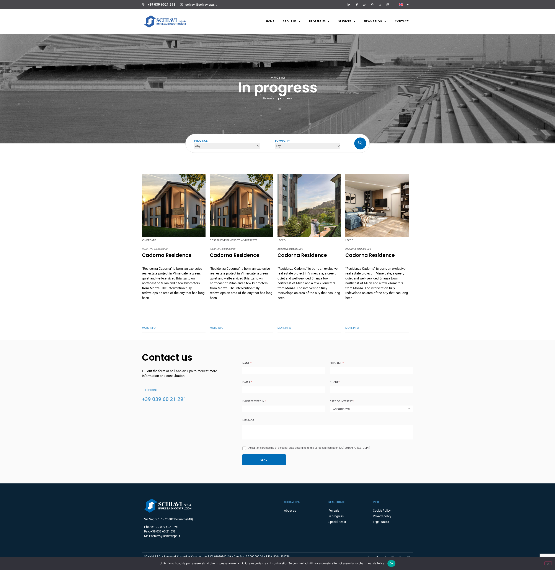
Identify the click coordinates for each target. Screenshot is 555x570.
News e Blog (373, 21)
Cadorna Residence (166, 255)
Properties (317, 21)
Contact (402, 21)
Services (344, 21)
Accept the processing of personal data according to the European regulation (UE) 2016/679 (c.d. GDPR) (309, 447)
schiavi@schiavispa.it (201, 5)
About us (290, 21)
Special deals (337, 522)
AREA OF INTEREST (342, 401)
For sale (333, 510)
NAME (246, 363)
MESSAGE (248, 420)
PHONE (335, 382)
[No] (548, 563)
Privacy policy (382, 516)
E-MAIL (247, 382)
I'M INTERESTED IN (254, 401)
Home (270, 21)
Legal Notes (381, 522)
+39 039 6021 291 (161, 5)
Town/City (282, 140)
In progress (336, 516)
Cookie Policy (382, 510)
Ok (391, 563)
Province (200, 140)
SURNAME (337, 363)
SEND (264, 460)
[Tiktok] (364, 4)
